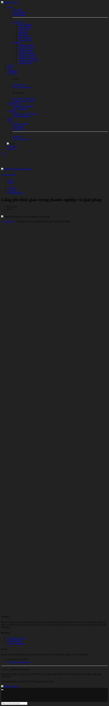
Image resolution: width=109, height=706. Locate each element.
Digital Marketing (15, 193)
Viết (3, 153)
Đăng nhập (12, 146)
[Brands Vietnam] (9, 2)
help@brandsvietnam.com (18, 662)
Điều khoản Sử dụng (16, 638)
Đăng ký (11, 149)
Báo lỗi (10, 183)
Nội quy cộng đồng (15, 643)
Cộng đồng (12, 190)
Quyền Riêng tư (14, 641)
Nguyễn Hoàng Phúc (8, 175)
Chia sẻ (10, 180)
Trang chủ (11, 187)
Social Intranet (7, 221)
